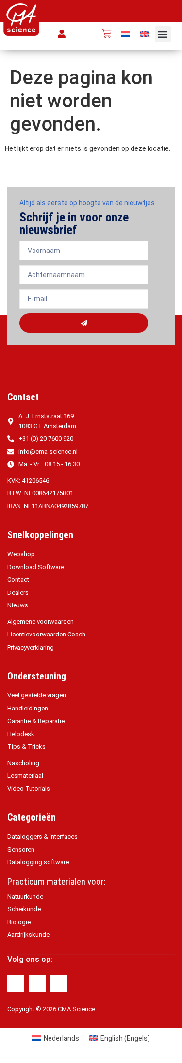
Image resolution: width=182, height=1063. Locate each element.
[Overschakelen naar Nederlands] (125, 34)
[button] (163, 34)
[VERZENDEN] (83, 323)
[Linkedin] (37, 983)
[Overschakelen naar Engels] (144, 34)
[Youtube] (58, 983)
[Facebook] (15, 983)
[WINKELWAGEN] (107, 33)
